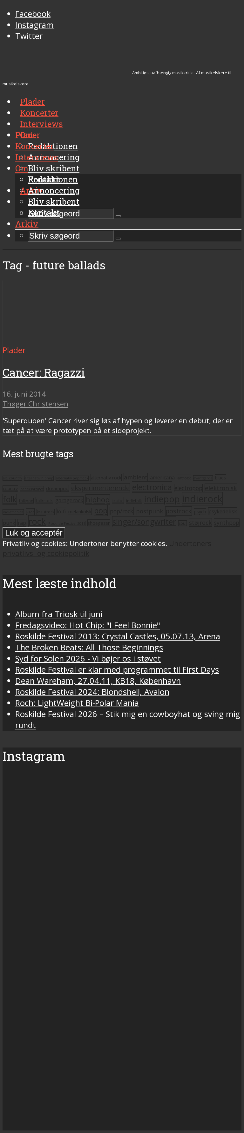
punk (9, 522)
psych (200, 512)
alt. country (12, 478)
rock (37, 521)
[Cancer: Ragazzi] (62, 339)
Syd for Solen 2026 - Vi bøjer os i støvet (88, 658)
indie (118, 500)
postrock (179, 511)
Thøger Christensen (35, 404)
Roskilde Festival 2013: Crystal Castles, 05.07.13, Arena (117, 636)
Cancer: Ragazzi (44, 372)
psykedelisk (222, 511)
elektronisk (221, 488)
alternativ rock (106, 477)
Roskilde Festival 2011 (66, 523)
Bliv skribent (53, 168)
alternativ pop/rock (72, 478)
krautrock (45, 512)
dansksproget (32, 488)
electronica (152, 487)
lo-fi (61, 511)
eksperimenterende (100, 488)
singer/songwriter (144, 522)
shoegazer (99, 523)
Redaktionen (53, 179)
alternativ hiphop (38, 478)
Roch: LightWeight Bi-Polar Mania (77, 702)
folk (10, 499)
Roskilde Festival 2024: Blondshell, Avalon (92, 691)
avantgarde (203, 478)
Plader (27, 134)
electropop (188, 488)
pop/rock (121, 511)
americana (162, 477)
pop (100, 510)
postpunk (149, 511)
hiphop (98, 499)
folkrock (44, 500)
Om (21, 168)
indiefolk (134, 500)
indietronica (13, 512)
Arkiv (26, 223)
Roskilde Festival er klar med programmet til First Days (117, 669)
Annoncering (54, 190)
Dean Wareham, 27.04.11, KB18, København (98, 680)
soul (182, 523)
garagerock (69, 500)
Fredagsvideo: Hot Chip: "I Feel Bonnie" (87, 625)
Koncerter (34, 146)
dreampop (57, 488)
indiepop (162, 499)
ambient (135, 477)
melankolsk (80, 511)
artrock (184, 478)
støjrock (200, 522)
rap (22, 522)
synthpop (226, 522)
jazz (30, 512)
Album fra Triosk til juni (58, 614)
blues (220, 478)
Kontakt (44, 212)
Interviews (41, 123)
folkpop (26, 500)
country (10, 488)
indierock (202, 498)
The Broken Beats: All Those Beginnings (89, 647)
